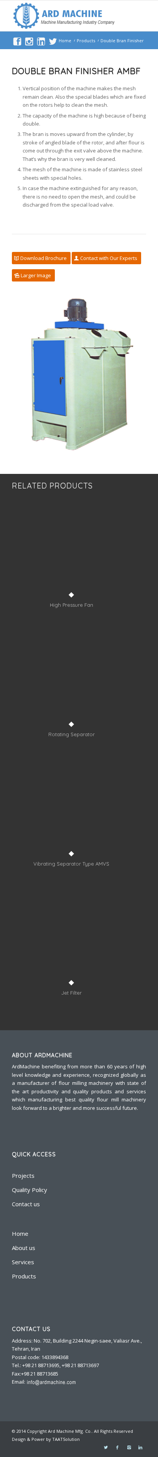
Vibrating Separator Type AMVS (71, 864)
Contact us (26, 1204)
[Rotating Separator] (71, 681)
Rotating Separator (71, 734)
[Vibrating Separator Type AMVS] (71, 810)
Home (65, 40)
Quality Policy (29, 1190)
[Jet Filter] (71, 939)
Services (23, 1262)
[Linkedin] (140, 1447)
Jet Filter (71, 993)
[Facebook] (117, 1447)
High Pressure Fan (71, 605)
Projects (23, 1175)
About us (23, 1248)
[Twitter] (106, 1447)
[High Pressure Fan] (71, 551)
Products (86, 40)
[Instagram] (129, 1447)
